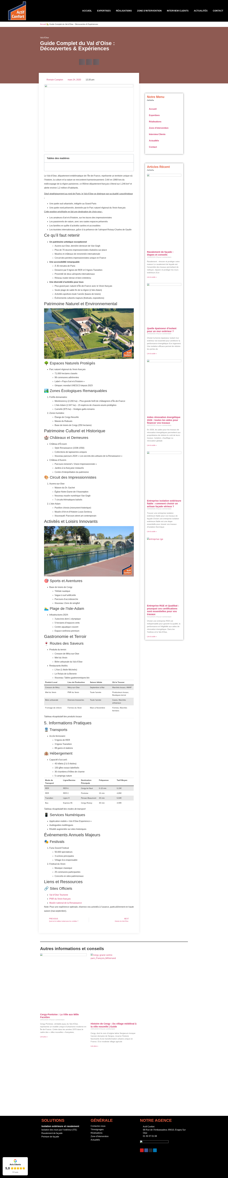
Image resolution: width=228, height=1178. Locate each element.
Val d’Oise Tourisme (58, 895)
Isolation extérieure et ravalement (60, 1126)
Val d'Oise (44, 37)
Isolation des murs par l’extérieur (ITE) (59, 1130)
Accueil (87, 11)
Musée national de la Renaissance (65, 903)
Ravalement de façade (52, 1133)
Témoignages (97, 1129)
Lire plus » (44, 1037)
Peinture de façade (50, 1136)
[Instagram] (150, 1150)
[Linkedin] (155, 1150)
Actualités (201, 11)
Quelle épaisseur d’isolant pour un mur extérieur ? (161, 330)
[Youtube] (142, 1150)
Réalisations (124, 11)
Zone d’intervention (149, 11)
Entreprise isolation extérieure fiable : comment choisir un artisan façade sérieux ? (164, 503)
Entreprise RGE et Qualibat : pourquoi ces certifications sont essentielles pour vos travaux (163, 610)
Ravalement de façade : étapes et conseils (160, 253)
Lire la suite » (152, 277)
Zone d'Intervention (100, 1136)
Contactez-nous (98, 1126)
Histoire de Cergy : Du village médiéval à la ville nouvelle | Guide (113, 1025)
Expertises (104, 11)
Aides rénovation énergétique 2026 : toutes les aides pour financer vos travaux (163, 420)
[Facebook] (146, 1150)
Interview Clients (178, 11)
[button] (82, 62)
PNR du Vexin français (60, 899)
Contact (218, 11)
